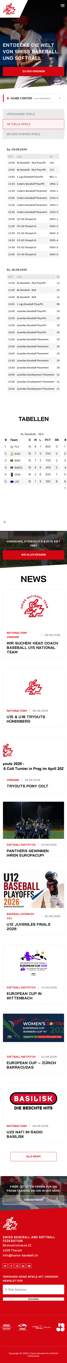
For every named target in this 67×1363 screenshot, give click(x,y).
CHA (17, 474)
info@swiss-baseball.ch (20, 1255)
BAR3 (18, 467)
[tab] (33, 114)
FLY (17, 446)
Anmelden (33, 1299)
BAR (17, 460)
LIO (17, 481)
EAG (17, 454)
